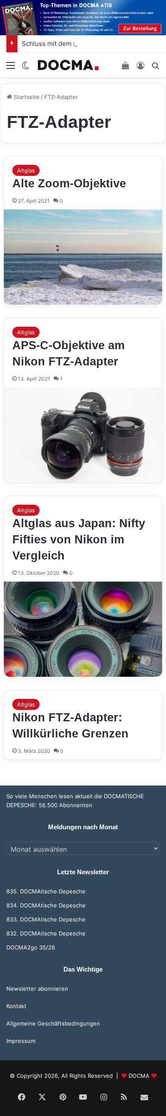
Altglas (26, 170)
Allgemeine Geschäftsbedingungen (53, 1023)
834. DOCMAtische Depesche (46, 905)
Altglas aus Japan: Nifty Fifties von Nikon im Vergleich (78, 539)
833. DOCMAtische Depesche (46, 919)
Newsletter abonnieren (37, 988)
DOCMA (139, 1075)
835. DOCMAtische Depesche (46, 891)
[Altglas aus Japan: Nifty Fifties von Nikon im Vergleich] (83, 629)
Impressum (20, 1040)
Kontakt (16, 1006)
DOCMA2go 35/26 (30, 947)
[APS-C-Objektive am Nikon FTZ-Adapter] (83, 435)
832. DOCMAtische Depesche (46, 933)
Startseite (26, 96)
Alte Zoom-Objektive (69, 183)
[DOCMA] (68, 65)
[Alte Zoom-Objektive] (83, 257)
